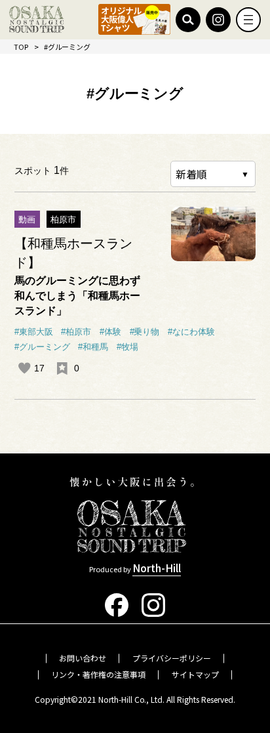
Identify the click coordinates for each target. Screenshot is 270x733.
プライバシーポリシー (171, 657)
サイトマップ (195, 674)
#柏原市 (76, 332)
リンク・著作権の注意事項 (98, 674)
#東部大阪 (33, 332)
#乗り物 (145, 332)
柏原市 (63, 219)
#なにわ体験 (191, 332)
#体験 (110, 332)
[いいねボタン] (24, 368)
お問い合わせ (82, 657)
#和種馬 (93, 347)
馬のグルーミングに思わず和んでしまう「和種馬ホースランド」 (77, 295)
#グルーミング (42, 347)
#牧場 (127, 347)
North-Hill (156, 568)
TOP (21, 46)
